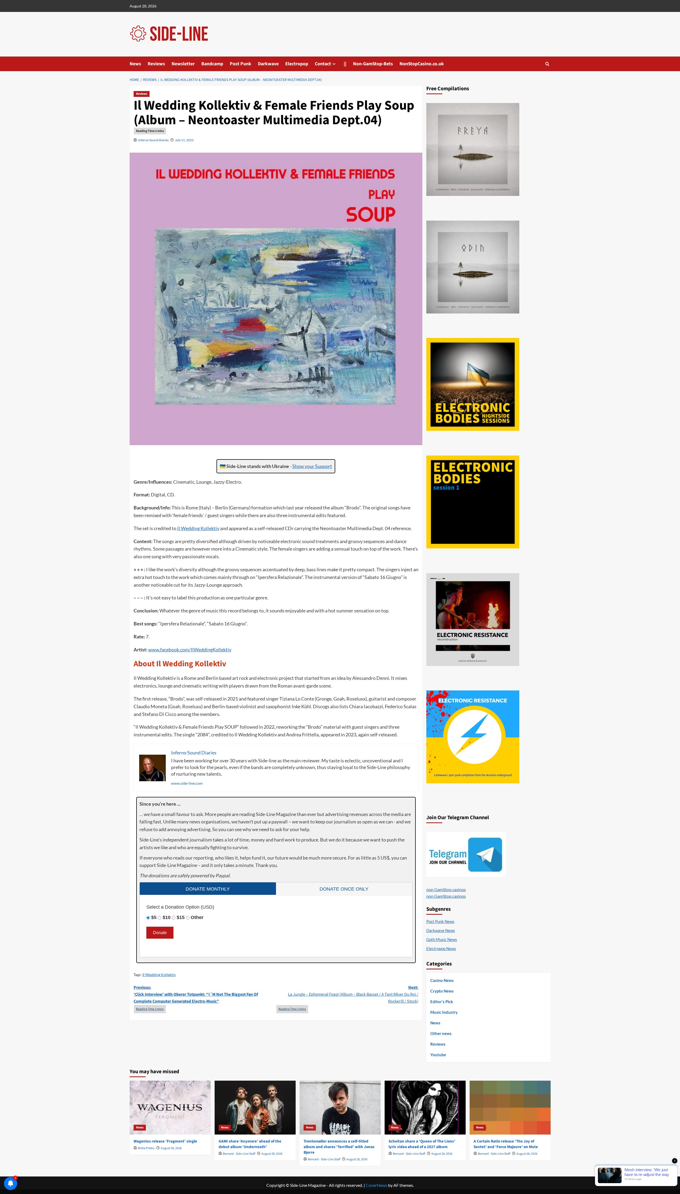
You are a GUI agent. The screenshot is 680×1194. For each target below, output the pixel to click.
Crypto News (442, 991)
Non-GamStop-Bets (373, 64)
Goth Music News (441, 939)
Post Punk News (440, 921)
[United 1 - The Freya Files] (472, 149)
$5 (153, 917)
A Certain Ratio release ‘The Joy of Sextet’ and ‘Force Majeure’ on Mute (506, 1144)
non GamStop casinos (446, 889)
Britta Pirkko (146, 1148)
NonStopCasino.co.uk (422, 64)
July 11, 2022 (184, 140)
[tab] (208, 888)
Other (197, 917)
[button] (547, 63)
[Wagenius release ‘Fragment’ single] (170, 1108)
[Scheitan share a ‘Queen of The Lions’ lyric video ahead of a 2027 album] (425, 1108)
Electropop (296, 64)
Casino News (442, 980)
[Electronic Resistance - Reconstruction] (472, 619)
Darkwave (268, 64)
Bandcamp (212, 64)
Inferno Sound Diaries (153, 140)
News (135, 64)
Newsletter (183, 64)
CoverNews (376, 1185)
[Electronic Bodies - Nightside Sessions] (472, 384)
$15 (181, 917)
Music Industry (444, 1012)
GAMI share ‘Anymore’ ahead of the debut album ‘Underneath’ (250, 1144)
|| (345, 64)
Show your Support (312, 466)
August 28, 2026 (171, 1148)
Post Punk (240, 64)
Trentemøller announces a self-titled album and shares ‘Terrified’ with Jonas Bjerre (339, 1147)
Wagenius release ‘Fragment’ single (165, 1141)
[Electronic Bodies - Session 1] (472, 502)
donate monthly (208, 889)
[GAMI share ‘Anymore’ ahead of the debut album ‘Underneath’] (255, 1108)
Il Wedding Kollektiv (198, 528)
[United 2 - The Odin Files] (472, 267)
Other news (441, 1033)
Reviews (156, 64)
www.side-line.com (187, 783)
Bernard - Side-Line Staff (239, 1154)
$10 (167, 917)
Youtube (438, 1054)
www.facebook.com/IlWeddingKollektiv (189, 649)
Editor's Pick (441, 1001)
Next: (353, 994)
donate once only (344, 889)
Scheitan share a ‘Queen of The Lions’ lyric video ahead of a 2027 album (422, 1144)
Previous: (196, 994)
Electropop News (441, 948)
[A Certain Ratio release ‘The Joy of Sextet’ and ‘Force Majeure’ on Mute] (510, 1108)
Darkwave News (440, 930)
